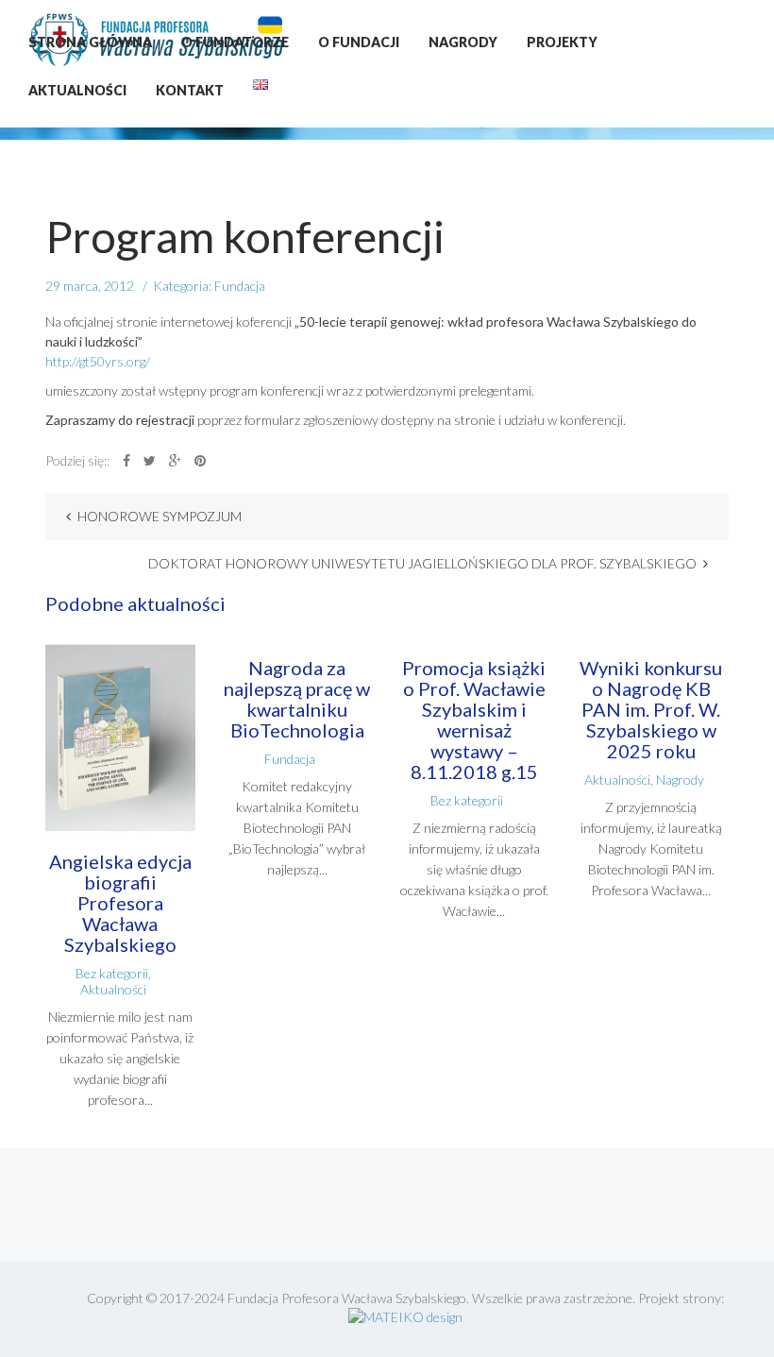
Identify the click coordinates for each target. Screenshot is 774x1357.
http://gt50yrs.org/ (97, 361)
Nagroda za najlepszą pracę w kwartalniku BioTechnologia (297, 698)
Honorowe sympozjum (159, 516)
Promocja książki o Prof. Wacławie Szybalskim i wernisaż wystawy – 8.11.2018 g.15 (474, 719)
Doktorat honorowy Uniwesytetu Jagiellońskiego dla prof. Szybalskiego (422, 563)
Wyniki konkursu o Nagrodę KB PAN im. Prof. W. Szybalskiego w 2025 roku (651, 709)
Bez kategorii (112, 973)
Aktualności (113, 989)
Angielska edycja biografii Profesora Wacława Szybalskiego (120, 903)
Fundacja (239, 286)
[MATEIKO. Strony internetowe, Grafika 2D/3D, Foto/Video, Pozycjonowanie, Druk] (405, 1317)
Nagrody (680, 780)
